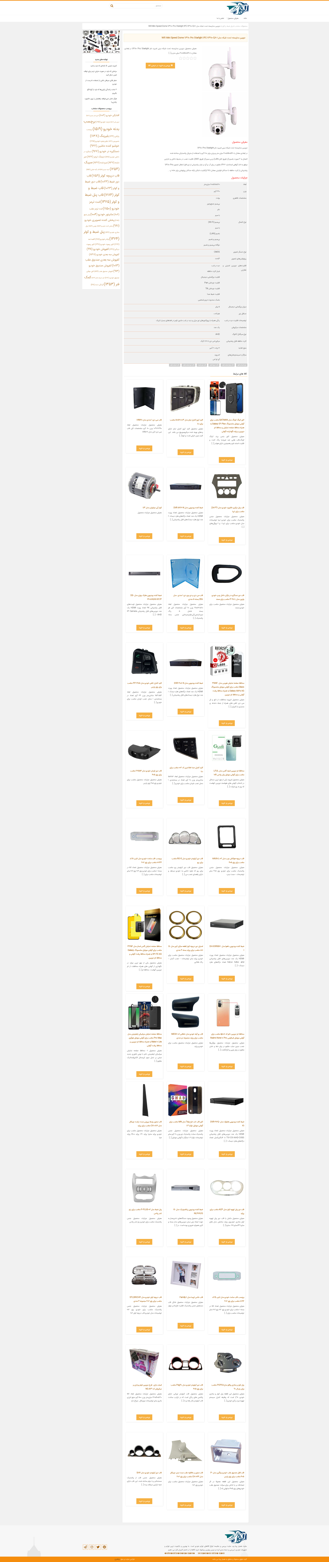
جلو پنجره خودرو (99, 141)
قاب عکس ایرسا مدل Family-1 (191, 1297)
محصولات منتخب (241, 26)
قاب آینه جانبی (93, 169)
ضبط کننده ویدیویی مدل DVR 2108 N (188, 683)
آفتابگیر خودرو (109, 115)
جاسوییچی (113, 141)
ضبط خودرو (104, 170)
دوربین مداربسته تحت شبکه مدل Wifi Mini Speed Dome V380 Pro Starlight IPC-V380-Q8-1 (203, 38)
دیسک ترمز (96, 157)
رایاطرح (117, 1559)
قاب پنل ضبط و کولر (227, 365)
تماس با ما (220, 18)
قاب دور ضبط (202, 365)
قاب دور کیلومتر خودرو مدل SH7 (149, 1472)
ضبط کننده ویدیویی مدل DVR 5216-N (188, 507)
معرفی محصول (233, 18)
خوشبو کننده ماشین (104, 146)
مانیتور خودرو (101, 214)
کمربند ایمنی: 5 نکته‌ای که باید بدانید (103, 65)
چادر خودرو (102, 239)
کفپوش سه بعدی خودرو (104, 255)
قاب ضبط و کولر (174, 365)
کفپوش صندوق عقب (103, 271)
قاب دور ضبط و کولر (188, 365)
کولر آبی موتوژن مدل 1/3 (152, 507)
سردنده (100, 163)
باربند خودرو (103, 122)
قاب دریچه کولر (214, 365)
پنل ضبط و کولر (227, 26)
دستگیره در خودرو (105, 151)
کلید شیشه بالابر (98, 278)
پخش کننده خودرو (105, 226)
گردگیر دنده (97, 284)
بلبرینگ (99, 136)
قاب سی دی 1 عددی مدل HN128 (149, 420)
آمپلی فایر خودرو (92, 116)
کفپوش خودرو (98, 249)
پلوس (92, 226)
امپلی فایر (115, 122)
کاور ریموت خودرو (104, 244)
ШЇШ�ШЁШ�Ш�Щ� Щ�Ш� (180, 1553)
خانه (245, 18)
